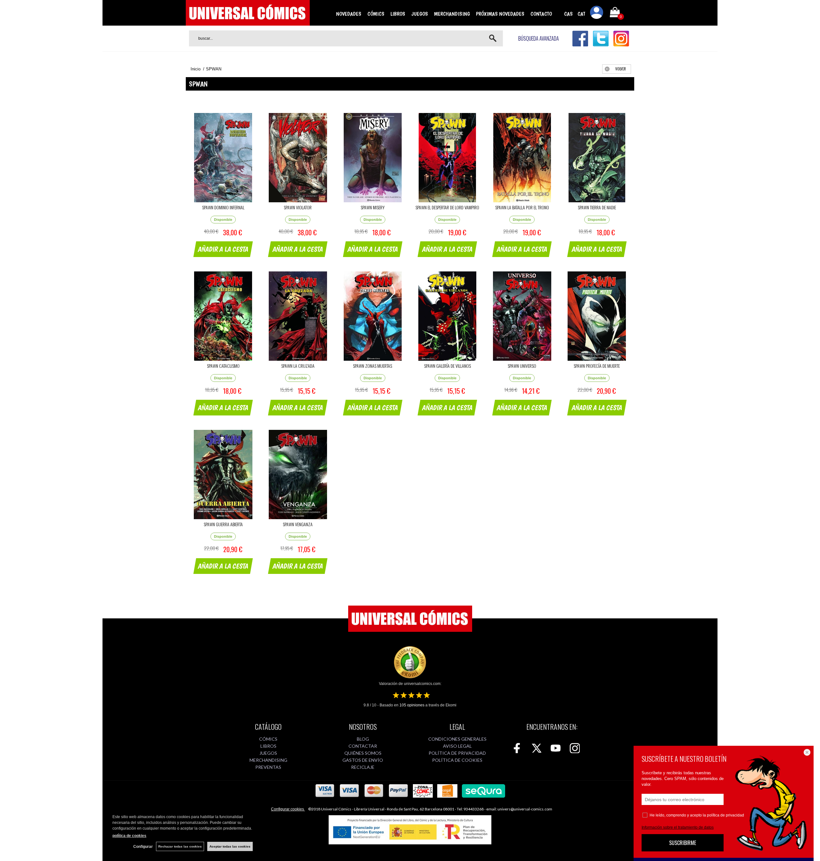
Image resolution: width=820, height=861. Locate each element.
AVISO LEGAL (457, 746)
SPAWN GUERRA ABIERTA (223, 524)
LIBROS (397, 14)
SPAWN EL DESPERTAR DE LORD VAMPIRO (447, 207)
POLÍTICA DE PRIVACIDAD (457, 753)
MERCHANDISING (452, 14)
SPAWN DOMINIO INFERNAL (223, 207)
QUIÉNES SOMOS (362, 753)
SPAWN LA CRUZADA (298, 365)
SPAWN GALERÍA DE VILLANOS (447, 365)
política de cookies (129, 835)
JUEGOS (419, 14)
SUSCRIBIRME (682, 843)
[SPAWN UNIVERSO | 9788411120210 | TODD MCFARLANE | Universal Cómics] (522, 316)
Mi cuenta (596, 13)
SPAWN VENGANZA (298, 524)
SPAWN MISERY (373, 207)
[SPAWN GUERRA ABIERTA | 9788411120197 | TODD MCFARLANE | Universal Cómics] (223, 474)
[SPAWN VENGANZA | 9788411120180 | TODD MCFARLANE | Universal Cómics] (297, 474)
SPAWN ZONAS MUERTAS (372, 365)
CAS (568, 14)
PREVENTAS (268, 767)
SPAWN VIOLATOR (298, 207)
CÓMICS (375, 14)
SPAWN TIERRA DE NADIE (597, 207)
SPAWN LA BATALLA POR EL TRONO (522, 207)
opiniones (411, 705)
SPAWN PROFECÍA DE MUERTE (597, 365)
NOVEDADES (348, 14)
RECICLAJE (362, 767)
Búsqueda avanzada (538, 38)
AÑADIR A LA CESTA (223, 249)
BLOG (363, 739)
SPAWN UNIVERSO (522, 365)
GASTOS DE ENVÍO (362, 760)
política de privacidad (725, 815)
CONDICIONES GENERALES (457, 739)
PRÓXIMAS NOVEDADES (500, 14)
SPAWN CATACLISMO (223, 365)
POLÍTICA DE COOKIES (457, 760)
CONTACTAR (362, 746)
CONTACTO (541, 14)
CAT (581, 14)
